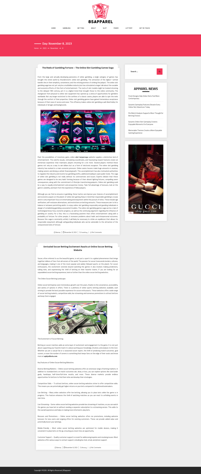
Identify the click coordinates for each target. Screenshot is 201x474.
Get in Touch (144, 28)
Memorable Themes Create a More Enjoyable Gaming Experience (145, 131)
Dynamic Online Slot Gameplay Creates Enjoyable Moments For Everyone (142, 123)
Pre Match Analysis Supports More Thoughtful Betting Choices (145, 114)
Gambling (66, 28)
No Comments (97, 232)
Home (53, 28)
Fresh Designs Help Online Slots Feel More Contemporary (143, 97)
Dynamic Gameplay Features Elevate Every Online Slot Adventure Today (144, 105)
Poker (116, 28)
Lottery (129, 28)
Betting (80, 28)
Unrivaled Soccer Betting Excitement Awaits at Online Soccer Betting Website (77, 248)
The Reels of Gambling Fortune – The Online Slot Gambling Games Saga (78, 67)
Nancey (57, 232)
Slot (105, 28)
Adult (93, 28)
